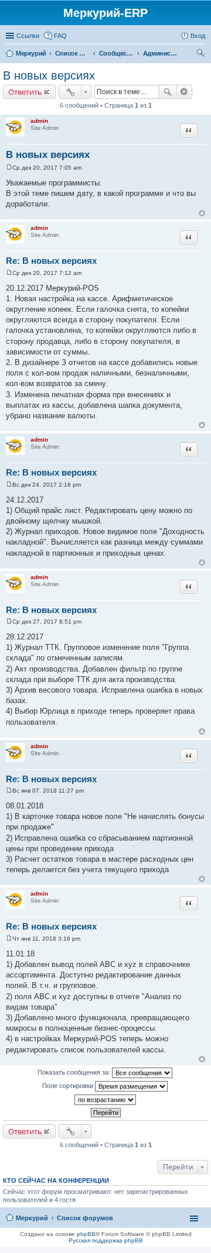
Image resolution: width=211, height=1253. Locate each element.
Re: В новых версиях (51, 261)
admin (39, 121)
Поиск (167, 92)
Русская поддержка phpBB (106, 1240)
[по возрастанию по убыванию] (105, 1099)
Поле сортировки (68, 1085)
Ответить (25, 92)
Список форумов (85, 1217)
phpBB (86, 1234)
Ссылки (27, 35)
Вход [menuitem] (197, 35)
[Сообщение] (9, 167)
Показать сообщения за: (75, 1072)
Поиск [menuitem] (201, 54)
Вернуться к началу (202, 213)
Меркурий (32, 1217)
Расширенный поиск (184, 92)
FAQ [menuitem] (60, 35)
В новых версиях (49, 75)
